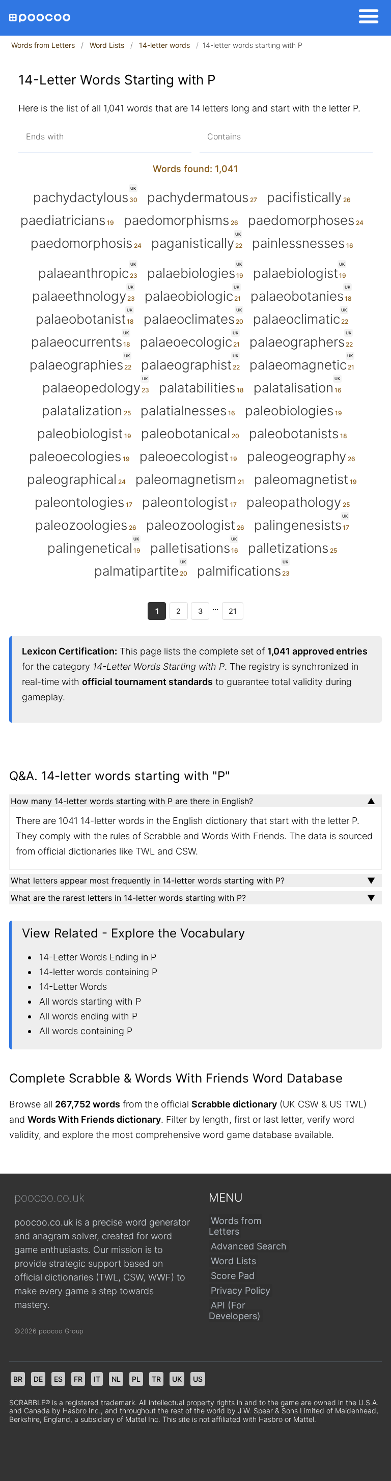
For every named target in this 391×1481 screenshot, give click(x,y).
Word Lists (107, 45)
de (38, 1379)
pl (136, 1379)
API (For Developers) (235, 1310)
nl (116, 1379)
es (58, 1379)
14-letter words (164, 45)
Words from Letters (43, 45)
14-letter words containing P (98, 971)
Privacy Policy (240, 1290)
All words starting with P (90, 1001)
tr (156, 1379)
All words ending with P (88, 1016)
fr (78, 1379)
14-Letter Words (73, 986)
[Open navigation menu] (365, 18)
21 (233, 611)
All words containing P (85, 1031)
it (97, 1379)
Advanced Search (249, 1246)
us (198, 1379)
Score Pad (233, 1275)
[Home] (39, 18)
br (17, 1379)
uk (177, 1379)
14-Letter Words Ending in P (97, 957)
